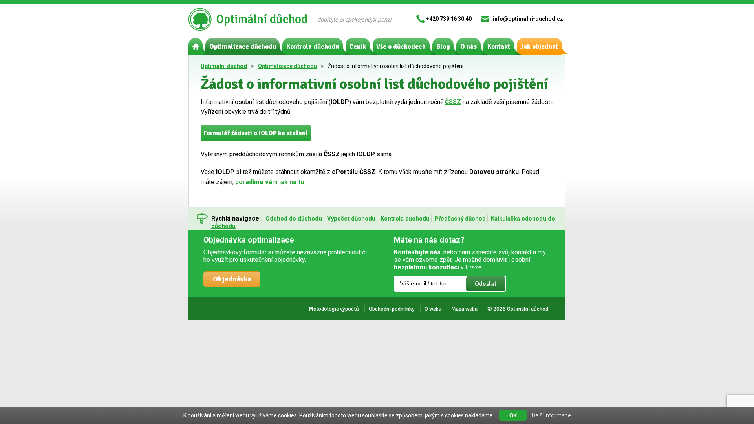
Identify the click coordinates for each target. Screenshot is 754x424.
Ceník (357, 46)
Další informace (551, 415)
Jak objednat (539, 46)
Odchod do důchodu (293, 218)
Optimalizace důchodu (242, 46)
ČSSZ (453, 102)
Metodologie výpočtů (334, 308)
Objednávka (232, 279)
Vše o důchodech (401, 46)
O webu (433, 308)
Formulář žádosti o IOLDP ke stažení (255, 133)
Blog (443, 46)
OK (513, 416)
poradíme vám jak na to (269, 182)
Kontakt (498, 46)
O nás (468, 46)
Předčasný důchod (460, 218)
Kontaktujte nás (417, 252)
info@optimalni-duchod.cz (528, 19)
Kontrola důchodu (312, 46)
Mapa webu (464, 308)
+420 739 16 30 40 (449, 19)
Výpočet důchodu (351, 218)
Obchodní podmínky (392, 308)
